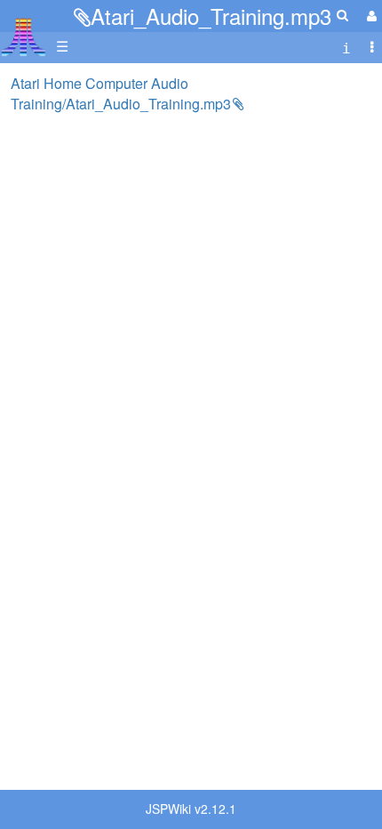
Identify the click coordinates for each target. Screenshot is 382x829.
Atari (23, 36)
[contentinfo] (346, 46)
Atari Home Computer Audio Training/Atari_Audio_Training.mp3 (121, 93)
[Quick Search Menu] (342, 14)
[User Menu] (369, 15)
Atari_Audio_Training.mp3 (211, 15)
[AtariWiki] (23, 31)
